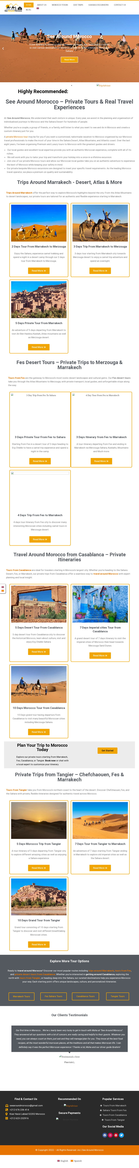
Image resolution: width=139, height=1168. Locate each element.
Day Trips (78, 5)
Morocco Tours (60, 5)
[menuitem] (37, 8)
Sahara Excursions (99, 5)
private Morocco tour (17, 136)
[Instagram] (110, 1135)
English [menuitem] (64, 1161)
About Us (41, 5)
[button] (3, 48)
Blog (28, 10)
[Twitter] (121, 1135)
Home (28, 5)
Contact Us (120, 5)
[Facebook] (104, 1135)
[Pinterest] (115, 1135)
